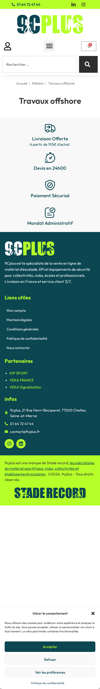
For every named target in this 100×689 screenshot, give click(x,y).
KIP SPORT (19, 373)
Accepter (50, 646)
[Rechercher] (88, 64)
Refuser (50, 659)
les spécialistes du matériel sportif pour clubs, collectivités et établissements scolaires (49, 468)
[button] (93, 613)
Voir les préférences (50, 672)
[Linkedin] (21, 443)
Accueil (21, 83)
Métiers (37, 83)
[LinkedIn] (73, 4)
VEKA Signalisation (25, 387)
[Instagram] (83, 4)
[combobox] (39, 64)
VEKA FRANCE (22, 380)
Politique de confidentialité (47, 683)
